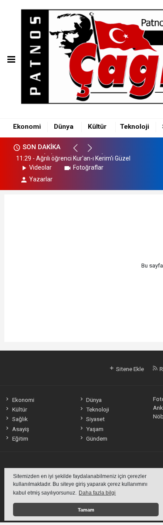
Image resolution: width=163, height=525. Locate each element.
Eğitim (20, 438)
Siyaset (95, 418)
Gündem (96, 438)
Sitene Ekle (129, 368)
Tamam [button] (86, 509)
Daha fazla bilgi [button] (97, 493)
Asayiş (20, 428)
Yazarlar (41, 179)
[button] (79, 151)
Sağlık (19, 418)
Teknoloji (134, 126)
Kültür (97, 126)
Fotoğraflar (88, 167)
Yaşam (94, 428)
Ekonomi (27, 126)
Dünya (63, 126)
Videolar (40, 167)
